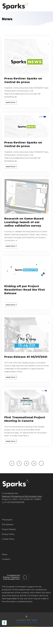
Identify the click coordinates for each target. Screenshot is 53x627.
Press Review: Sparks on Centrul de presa (23, 80)
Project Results (9, 529)
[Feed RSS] (26, 616)
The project (7, 519)
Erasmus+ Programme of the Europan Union (22, 496)
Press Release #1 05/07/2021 (25, 356)
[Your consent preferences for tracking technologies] (4, 622)
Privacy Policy (8, 534)
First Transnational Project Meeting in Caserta (24, 419)
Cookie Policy (8, 539)
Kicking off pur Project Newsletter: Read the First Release (24, 290)
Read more (11, 102)
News (4, 554)
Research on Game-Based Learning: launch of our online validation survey (24, 222)
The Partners (7, 524)
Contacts (6, 559)
